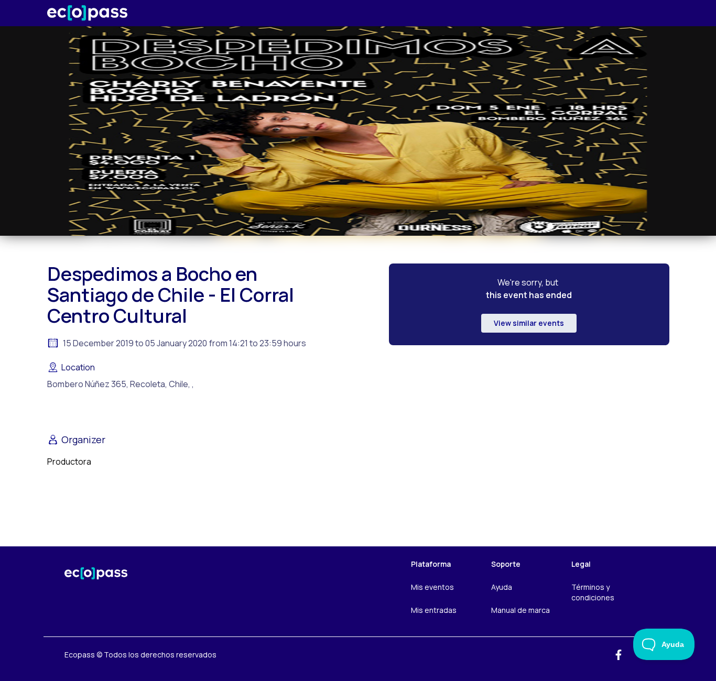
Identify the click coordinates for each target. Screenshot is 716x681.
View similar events (529, 323)
